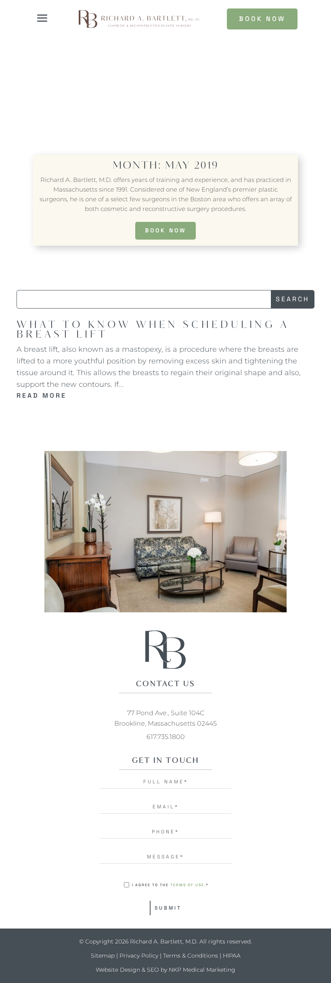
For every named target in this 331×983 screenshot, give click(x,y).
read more (42, 395)
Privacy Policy (138, 955)
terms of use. (188, 885)
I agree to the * (170, 885)
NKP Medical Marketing (202, 969)
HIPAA (232, 955)
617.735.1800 (166, 737)
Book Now (165, 230)
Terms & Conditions (190, 955)
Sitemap (103, 955)
